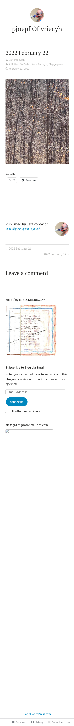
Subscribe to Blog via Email (25, 367)
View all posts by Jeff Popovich (23, 228)
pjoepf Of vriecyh (37, 28)
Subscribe (16, 402)
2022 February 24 (55, 255)
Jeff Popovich (17, 59)
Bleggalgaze (56, 64)
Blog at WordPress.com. (37, 714)
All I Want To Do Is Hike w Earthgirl (28, 64)
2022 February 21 (18, 249)
